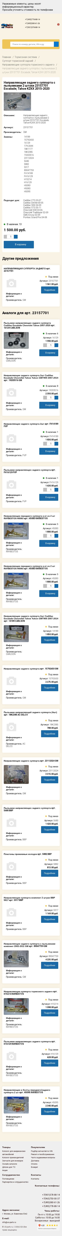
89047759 (29, 170)
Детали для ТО (8, 1167)
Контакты (35, 1179)
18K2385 (28, 152)
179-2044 (28, 146)
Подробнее (49, 290)
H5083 (27, 185)
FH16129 (28, 176)
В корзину (20, 244)
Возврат (34, 1167)
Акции (5, 1170)
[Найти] (56, 44)
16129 (27, 143)
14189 (27, 137)
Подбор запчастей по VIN (42, 1151)
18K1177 (28, 149)
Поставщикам (8, 1179)
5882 (26, 164)
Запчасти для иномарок (12, 1161)
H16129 (28, 182)
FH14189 (28, 173)
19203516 (29, 155)
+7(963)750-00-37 (51, 1198)
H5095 (27, 191)
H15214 (28, 179)
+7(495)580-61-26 (32, 23)
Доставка (35, 1161)
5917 (26, 167)
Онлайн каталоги (9, 1164)
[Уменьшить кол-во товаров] (6, 237)
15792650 (29, 140)
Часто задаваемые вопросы (43, 1158)
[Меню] (6, 44)
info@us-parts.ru (9, 1222)
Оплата (34, 1164)
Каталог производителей (13, 1158)
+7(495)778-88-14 (32, 19)
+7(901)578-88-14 (32, 27)
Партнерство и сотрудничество (15, 1182)
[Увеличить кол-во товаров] (16, 237)
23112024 (29, 158)
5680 (26, 161)
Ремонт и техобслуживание (42, 1154)
